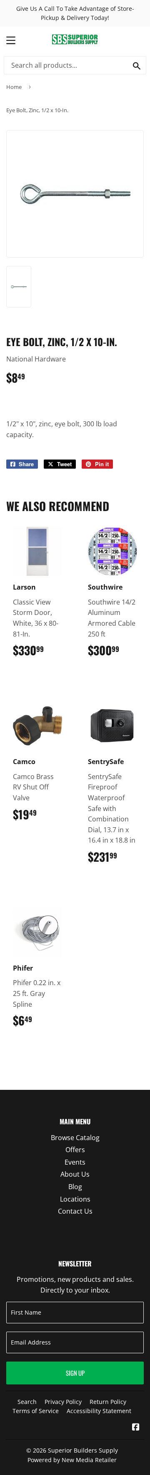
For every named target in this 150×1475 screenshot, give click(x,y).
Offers (75, 1149)
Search (27, 1402)
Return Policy (108, 1402)
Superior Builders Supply (83, 1450)
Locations (75, 1199)
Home (14, 87)
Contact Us (75, 1211)
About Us (75, 1174)
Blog (75, 1186)
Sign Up (75, 1372)
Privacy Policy (63, 1402)
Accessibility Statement (99, 1411)
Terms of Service (35, 1411)
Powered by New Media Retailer (72, 1460)
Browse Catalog (75, 1137)
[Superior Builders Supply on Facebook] (136, 1427)
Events (75, 1162)
